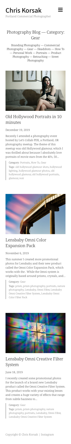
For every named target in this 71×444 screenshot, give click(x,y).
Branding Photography (25, 45)
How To (59, 49)
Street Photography (43, 58)
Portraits (41, 53)
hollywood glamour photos (34, 170)
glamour (13, 178)
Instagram (47, 434)
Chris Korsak (24, 10)
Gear (30, 49)
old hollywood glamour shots (32, 166)
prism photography (34, 286)
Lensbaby (30, 289)
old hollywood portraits (45, 174)
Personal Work (22, 53)
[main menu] (60, 10)
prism (18, 286)
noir (21, 178)
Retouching (40, 57)
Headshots (44, 49)
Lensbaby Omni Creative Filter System (30, 416)
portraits (51, 286)
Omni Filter (43, 289)
